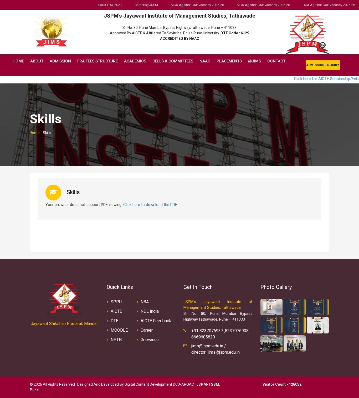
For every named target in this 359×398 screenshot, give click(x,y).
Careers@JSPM (146, 5)
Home (18, 61)
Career (147, 330)
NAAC (204, 61)
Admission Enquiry (322, 65)
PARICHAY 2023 (110, 5)
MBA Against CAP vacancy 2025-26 (263, 5)
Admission (60, 61)
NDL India (150, 311)
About (36, 61)
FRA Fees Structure (97, 61)
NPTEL (117, 339)
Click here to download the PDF (150, 204)
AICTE (116, 311)
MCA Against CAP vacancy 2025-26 (197, 5)
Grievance (150, 339)
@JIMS (254, 61)
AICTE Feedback (156, 320)
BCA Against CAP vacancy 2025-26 (329, 5)
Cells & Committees (172, 61)
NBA (145, 301)
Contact (276, 61)
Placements (229, 61)
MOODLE (119, 330)
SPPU (116, 301)
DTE (114, 320)
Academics (135, 61)
